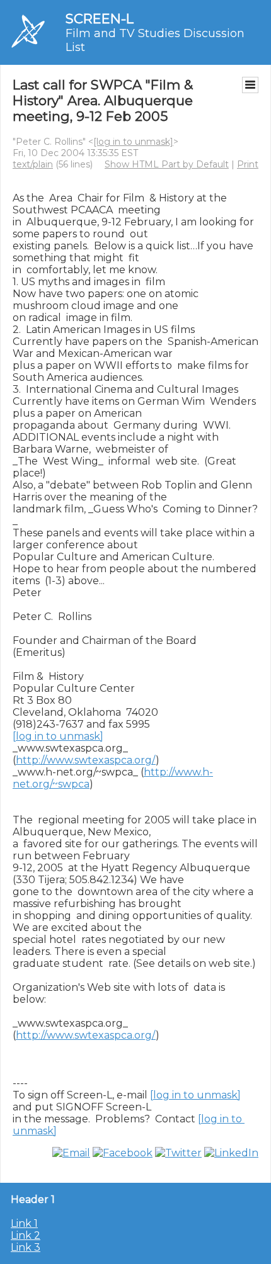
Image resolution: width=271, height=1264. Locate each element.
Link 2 (25, 1235)
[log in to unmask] (133, 141)
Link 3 (25, 1247)
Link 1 (24, 1223)
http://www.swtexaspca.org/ (86, 760)
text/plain (33, 164)
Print (247, 164)
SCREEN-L (100, 18)
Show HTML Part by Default (167, 164)
